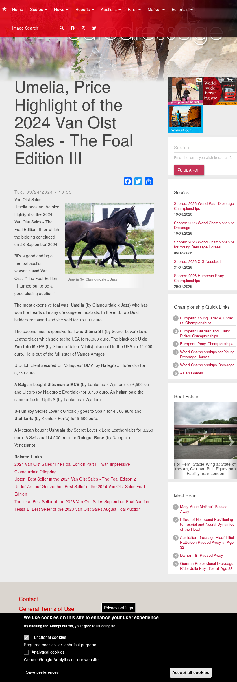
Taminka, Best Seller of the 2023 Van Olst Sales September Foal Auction (81, 501)
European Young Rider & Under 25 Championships (206, 320)
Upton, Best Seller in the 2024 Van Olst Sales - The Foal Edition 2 (75, 479)
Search (190, 170)
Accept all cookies (190, 672)
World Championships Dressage (207, 365)
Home (17, 9)
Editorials (181, 9)
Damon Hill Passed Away (201, 555)
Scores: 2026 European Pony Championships (199, 278)
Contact (28, 599)
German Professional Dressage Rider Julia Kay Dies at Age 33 (206, 566)
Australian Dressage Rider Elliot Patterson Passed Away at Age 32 (207, 542)
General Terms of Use (46, 609)
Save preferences (42, 672)
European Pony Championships (207, 343)
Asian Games (191, 373)
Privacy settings (118, 607)
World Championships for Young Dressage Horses (207, 354)
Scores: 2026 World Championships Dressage (204, 225)
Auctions (109, 9)
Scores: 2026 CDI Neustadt (197, 261)
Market (155, 9)
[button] (179, 440)
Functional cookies (49, 637)
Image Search (25, 28)
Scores (37, 9)
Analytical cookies (48, 652)
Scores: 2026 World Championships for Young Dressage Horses (204, 244)
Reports (83, 9)
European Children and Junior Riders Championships (205, 333)
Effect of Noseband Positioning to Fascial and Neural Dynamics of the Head (207, 524)
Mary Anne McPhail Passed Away (203, 509)
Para (133, 9)
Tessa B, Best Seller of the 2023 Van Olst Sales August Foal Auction (77, 509)
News (60, 9)
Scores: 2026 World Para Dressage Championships (204, 206)
